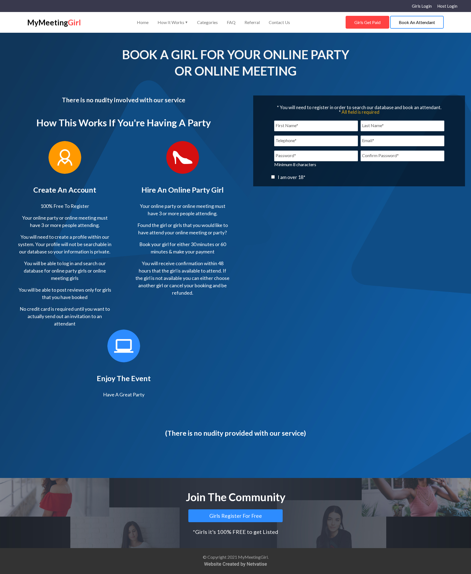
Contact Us (279, 22)
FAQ (231, 22)
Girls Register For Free (235, 516)
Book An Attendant (417, 22)
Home (143, 22)
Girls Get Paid (367, 22)
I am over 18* (291, 177)
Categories (207, 22)
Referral (252, 22)
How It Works (173, 22)
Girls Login (422, 6)
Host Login (447, 6)
